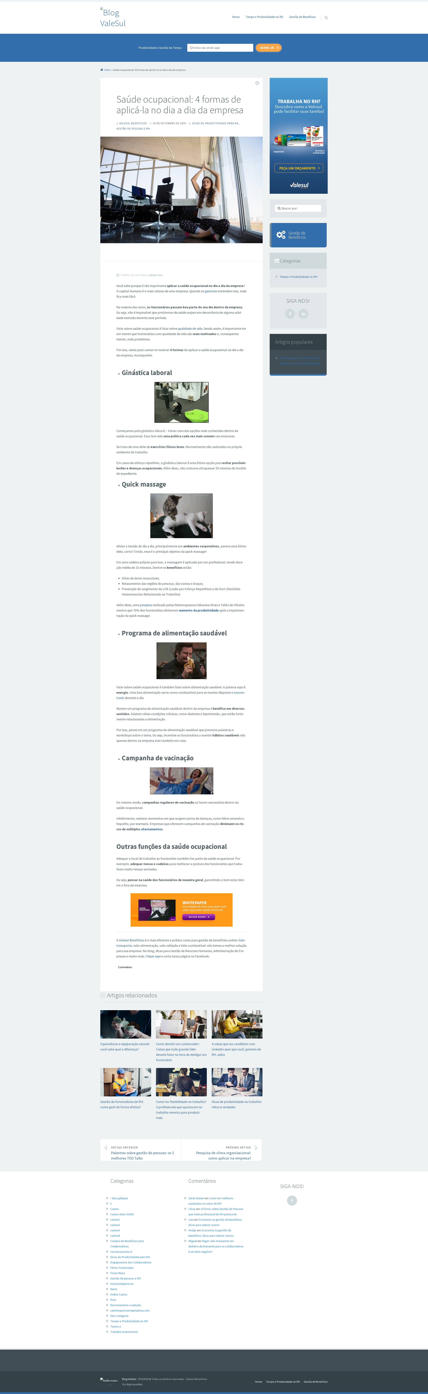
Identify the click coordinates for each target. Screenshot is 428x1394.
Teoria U (115, 1326)
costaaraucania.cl (121, 1252)
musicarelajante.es (122, 1284)
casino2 (115, 1225)
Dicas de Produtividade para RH (215, 123)
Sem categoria (119, 1316)
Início (107, 69)
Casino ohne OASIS (122, 1214)
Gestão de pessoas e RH (133, 128)
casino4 (115, 1235)
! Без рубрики (119, 1198)
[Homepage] (116, 17)
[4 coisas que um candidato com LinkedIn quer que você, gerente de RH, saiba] (237, 1037)
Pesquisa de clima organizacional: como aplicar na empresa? (223, 1153)
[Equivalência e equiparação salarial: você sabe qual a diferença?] (125, 1037)
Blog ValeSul (129, 1379)
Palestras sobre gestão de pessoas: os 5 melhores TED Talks (142, 1153)
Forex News (117, 1273)
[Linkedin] (303, 314)
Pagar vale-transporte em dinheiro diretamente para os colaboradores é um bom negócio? (215, 1246)
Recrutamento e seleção (125, 1305)
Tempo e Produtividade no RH (264, 17)
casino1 (115, 1219)
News (113, 1289)
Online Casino (118, 1294)
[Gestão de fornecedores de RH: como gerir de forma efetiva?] (125, 1095)
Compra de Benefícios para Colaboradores (127, 1243)
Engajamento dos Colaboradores (130, 1262)
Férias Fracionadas (122, 1268)
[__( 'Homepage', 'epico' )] (111, 1381)
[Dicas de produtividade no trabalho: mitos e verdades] (237, 1095)
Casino (114, 1209)
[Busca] (323, 13)
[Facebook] (290, 314)
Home (236, 17)
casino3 (115, 1230)
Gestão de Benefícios (302, 17)
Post (113, 1300)
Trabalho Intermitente (124, 1332)
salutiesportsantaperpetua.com (130, 1310)
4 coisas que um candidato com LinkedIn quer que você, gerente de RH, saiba (236, 1049)
